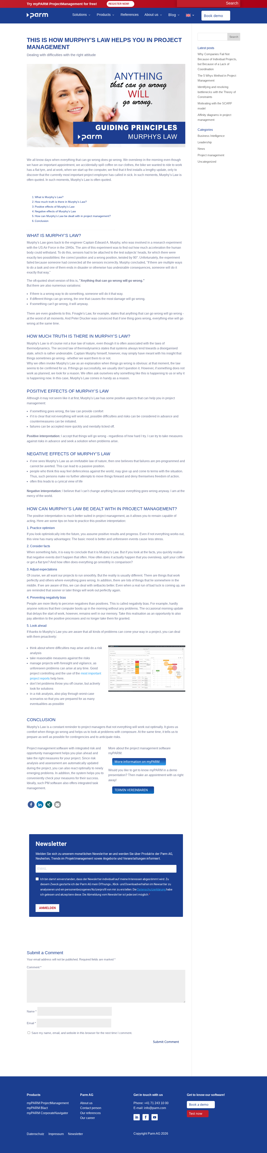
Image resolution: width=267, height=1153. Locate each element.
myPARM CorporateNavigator (47, 1113)
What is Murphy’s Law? (49, 197)
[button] (31, 804)
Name (32, 1011)
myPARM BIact (37, 1108)
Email (31, 1023)
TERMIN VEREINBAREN (131, 790)
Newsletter (75, 1134)
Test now (195, 1113)
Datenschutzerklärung (151, 889)
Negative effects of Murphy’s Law (55, 211)
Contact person (90, 1108)
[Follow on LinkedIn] (137, 1117)
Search (233, 36)
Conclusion (41, 220)
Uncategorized (207, 161)
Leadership (205, 142)
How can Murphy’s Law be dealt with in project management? (73, 216)
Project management (211, 155)
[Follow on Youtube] (154, 1117)
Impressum (56, 1134)
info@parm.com (155, 1108)
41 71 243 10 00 (157, 1103)
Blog (172, 14)
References (130, 15)
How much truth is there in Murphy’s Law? (61, 201)
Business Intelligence (211, 135)
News (201, 148)
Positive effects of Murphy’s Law (54, 206)
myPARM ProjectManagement (48, 1103)
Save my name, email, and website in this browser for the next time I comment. (81, 1033)
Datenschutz (35, 1134)
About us (151, 15)
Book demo (213, 15)
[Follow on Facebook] (145, 1117)
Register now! (118, 3)
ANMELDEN (47, 908)
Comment (34, 967)
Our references (90, 1113)
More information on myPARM (137, 761)
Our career (87, 1118)
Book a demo (199, 1104)
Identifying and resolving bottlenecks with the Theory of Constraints (217, 92)
